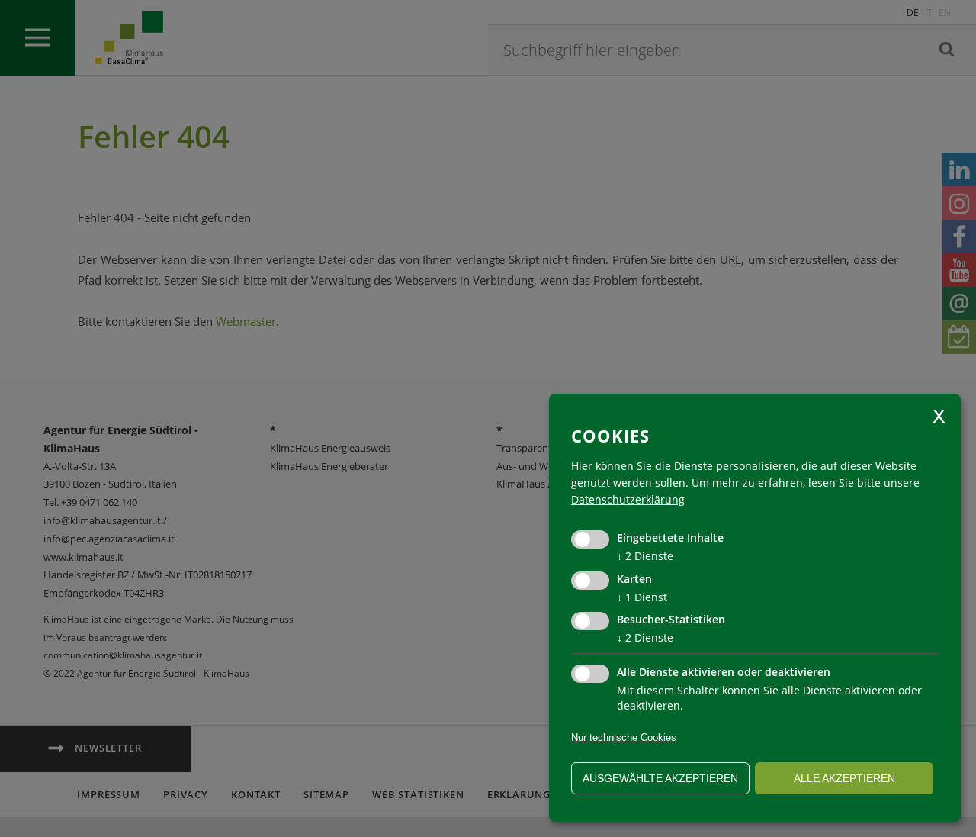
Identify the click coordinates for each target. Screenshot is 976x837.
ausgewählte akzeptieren (660, 778)
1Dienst (642, 597)
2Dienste (645, 556)
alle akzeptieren (844, 778)
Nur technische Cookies (623, 737)
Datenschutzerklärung (628, 499)
